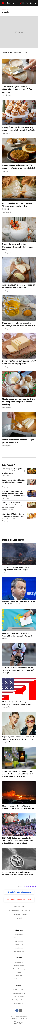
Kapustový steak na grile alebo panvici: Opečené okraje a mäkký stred (14, 471)
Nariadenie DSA (19, 951)
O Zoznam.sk (19, 930)
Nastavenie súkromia (19, 941)
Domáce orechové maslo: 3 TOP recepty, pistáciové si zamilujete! (18, 166)
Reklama (19, 958)
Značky (9, 9)
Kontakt (19, 918)
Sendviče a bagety (7, 509)
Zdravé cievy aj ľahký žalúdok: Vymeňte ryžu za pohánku (14, 481)
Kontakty (19, 985)
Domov (4, 9)
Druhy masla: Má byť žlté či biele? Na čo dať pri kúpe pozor (19, 362)
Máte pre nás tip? (19, 1003)
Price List (19, 975)
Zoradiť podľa (7, 53)
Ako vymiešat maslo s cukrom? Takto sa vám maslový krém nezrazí (17, 206)
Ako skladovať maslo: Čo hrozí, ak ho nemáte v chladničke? (18, 286)
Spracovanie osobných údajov (19, 910)
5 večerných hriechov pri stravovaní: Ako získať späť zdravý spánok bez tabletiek (13, 493)
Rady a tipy (5, 475)
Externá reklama (19, 965)
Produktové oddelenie (19, 990)
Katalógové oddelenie (19, 996)
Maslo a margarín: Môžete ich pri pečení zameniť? (18, 441)
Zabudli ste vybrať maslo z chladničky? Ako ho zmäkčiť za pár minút (17, 89)
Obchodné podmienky (19, 969)
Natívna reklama (19, 979)
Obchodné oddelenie (19, 993)
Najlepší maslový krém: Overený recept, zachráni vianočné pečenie (18, 128)
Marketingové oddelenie (19, 1000)
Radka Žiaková (6, 95)
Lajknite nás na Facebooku (20, 892)
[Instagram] (20, 1011)
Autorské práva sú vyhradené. (19, 1018)
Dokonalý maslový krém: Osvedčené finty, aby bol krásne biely (17, 247)
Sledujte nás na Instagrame (20, 899)
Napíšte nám (19, 948)
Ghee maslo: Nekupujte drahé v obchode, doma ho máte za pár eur (18, 324)
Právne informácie (19, 934)
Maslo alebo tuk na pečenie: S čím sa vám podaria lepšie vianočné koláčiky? (18, 401)
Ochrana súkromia (19, 938)
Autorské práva (19, 906)
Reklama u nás (19, 962)
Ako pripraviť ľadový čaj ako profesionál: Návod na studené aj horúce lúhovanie (14, 516)
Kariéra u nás (19, 944)
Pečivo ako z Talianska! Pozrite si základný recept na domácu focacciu (13, 505)
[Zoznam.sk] (19, 1023)
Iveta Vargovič (6, 133)
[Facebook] (16, 1011)
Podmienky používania (19, 914)
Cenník (19, 972)
